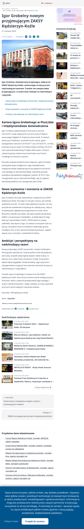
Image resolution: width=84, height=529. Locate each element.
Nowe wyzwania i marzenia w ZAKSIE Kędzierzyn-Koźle (28, 109)
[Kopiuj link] (26, 36)
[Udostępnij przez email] (30, 36)
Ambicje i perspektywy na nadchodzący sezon (25, 114)
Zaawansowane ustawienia (48, 512)
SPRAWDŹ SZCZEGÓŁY (69, 20)
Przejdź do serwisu (35, 521)
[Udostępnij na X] (34, 36)
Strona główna (6, 9)
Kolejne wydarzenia (42, 387)
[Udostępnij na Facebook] (38, 36)
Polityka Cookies (11, 521)
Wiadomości (14, 9)
